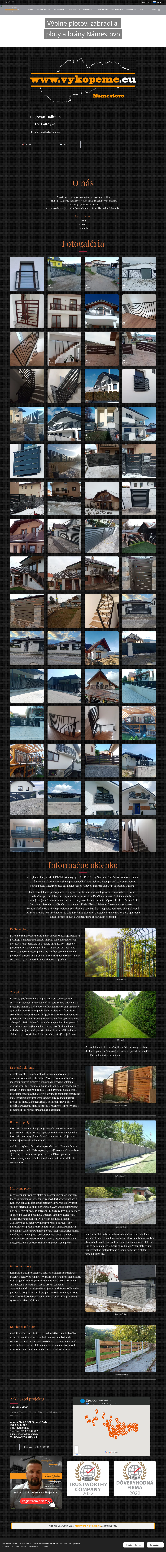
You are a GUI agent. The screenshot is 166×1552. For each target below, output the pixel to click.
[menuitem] (31, 10)
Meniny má (88, 1526)
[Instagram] (9, 2)
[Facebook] (5, 2)
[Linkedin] (13, 2)
